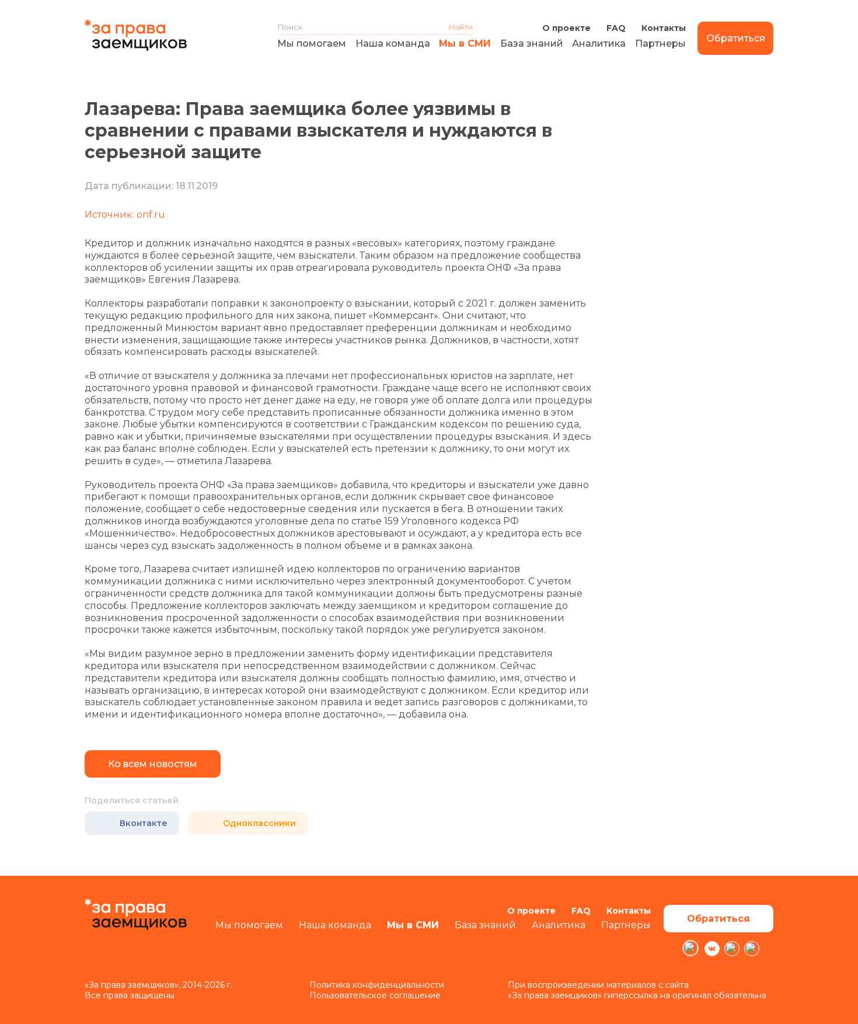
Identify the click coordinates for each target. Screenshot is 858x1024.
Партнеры (660, 43)
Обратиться (735, 38)
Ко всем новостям (152, 763)
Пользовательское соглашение (375, 995)
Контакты (663, 28)
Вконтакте (144, 823)
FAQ (616, 28)
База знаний (531, 43)
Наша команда (392, 43)
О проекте (566, 28)
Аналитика (599, 43)
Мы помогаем (311, 43)
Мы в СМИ (465, 43)
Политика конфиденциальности (376, 985)
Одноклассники (259, 823)
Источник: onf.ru (125, 214)
